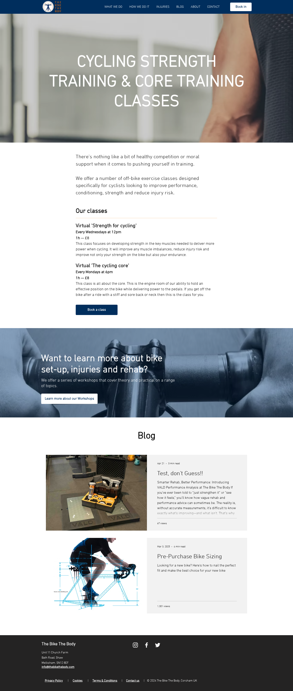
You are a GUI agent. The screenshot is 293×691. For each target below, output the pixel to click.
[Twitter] (157, 645)
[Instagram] (135, 645)
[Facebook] (146, 645)
